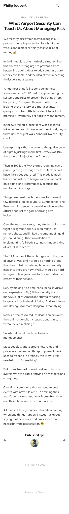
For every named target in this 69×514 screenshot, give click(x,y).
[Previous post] (5, 440)
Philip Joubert (15, 5)
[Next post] (63, 440)
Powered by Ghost (34, 492)
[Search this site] (57, 5)
